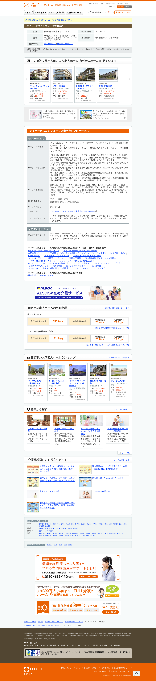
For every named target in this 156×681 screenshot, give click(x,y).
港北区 (89, 524)
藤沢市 (61, 533)
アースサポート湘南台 (79, 263)
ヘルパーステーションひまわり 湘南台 (80, 251)
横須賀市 (42, 533)
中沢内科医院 (34, 256)
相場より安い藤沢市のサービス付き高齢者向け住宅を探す (107, 345)
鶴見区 (41, 524)
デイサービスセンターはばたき (107, 263)
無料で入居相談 (57, 12)
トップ (30, 12)
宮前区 (69, 528)
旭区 (106, 524)
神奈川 (49, 545)
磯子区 (77, 524)
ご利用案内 (120, 3)
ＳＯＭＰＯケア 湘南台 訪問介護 (42, 268)
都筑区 (47, 526)
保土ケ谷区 (70, 524)
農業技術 (117, 645)
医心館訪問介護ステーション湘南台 (100, 258)
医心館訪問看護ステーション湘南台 (43, 251)
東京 (55, 545)
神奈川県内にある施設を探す (40, 275)
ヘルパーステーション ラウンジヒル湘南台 (47, 263)
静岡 (65, 545)
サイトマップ (128, 3)
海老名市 (120, 533)
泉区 (125, 524)
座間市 (41, 536)
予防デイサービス (65, 44)
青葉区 (41, 526)
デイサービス (50, 44)
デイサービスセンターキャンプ (42, 261)
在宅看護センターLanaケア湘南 (42, 253)
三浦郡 (61, 536)
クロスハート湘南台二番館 (69, 258)
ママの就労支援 (63, 645)
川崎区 (41, 528)
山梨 (60, 545)
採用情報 (114, 671)
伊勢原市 (112, 533)
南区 (63, 524)
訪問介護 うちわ (118, 253)
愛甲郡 (92, 536)
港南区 (101, 524)
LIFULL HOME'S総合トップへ (96, 3)
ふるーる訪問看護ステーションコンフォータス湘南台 (83, 253)
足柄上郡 (78, 536)
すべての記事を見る (121, 460)
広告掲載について (110, 3)
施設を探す (41, 12)
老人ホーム (45, 645)
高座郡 (67, 536)
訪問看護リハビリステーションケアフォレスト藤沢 (83, 268)
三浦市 (88, 533)
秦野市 (93, 533)
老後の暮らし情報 (106, 645)
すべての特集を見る (121, 409)
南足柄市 (48, 536)
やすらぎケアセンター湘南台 (41, 258)
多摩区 (63, 528)
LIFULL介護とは (66, 668)
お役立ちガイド (75, 12)
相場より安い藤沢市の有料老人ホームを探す (112, 328)
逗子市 (82, 533)
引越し (37, 645)
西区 (54, 524)
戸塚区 (95, 524)
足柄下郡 (85, 536)
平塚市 (49, 533)
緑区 (110, 524)
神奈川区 (48, 524)
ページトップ (136, 675)
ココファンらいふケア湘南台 (56, 256)
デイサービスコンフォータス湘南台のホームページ (72, 211)
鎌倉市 (55, 533)
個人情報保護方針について (123, 668)
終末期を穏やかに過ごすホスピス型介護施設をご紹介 (48, 20)
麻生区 (75, 528)
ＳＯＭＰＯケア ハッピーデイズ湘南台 (45, 266)
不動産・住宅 (28, 645)
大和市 (105, 533)
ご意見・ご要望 (91, 668)
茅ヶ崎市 (75, 533)
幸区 (46, 528)
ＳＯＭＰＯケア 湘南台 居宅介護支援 (76, 261)
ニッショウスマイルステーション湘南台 (83, 266)
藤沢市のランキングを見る (119, 357)
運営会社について (126, 671)
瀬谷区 (115, 524)
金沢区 (83, 524)
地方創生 (53, 645)
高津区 (57, 528)
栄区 (120, 524)
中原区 (51, 528)
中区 (58, 524)
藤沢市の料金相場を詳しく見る (117, 308)
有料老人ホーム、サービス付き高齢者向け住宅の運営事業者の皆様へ (77, 591)
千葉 (70, 545)
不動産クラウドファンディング (80, 645)
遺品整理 (95, 645)
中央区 (46, 531)
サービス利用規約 (105, 668)
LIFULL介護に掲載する (100, 671)
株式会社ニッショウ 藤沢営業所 (87, 256)
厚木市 (99, 533)
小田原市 (68, 533)
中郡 (72, 536)
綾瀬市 (55, 536)
